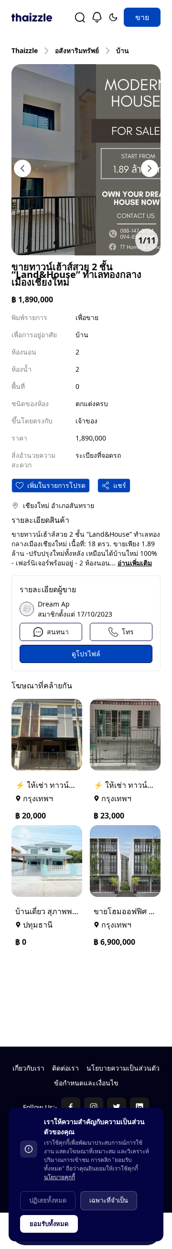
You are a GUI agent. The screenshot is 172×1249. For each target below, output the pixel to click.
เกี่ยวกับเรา (28, 1067)
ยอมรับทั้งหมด (49, 1223)
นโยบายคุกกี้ (59, 1177)
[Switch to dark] (113, 17)
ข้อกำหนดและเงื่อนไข (86, 1082)
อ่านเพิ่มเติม (135, 562)
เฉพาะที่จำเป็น (108, 1200)
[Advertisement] (86, 996)
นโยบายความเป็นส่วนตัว (123, 1067)
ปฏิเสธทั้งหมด (47, 1200)
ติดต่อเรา (65, 1067)
